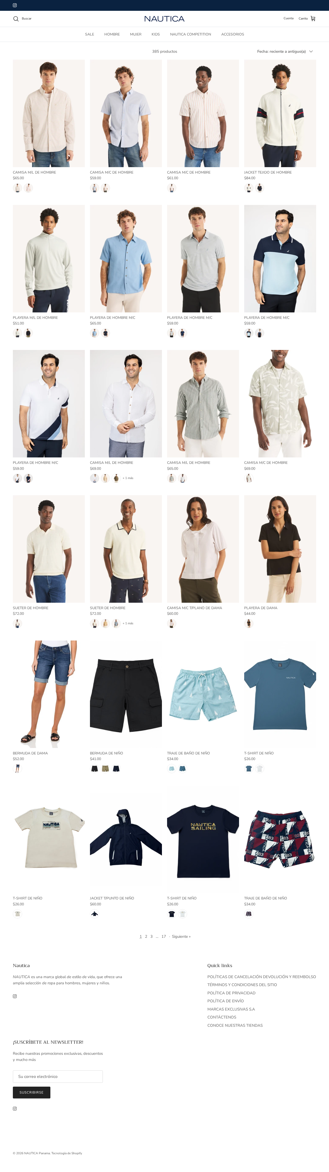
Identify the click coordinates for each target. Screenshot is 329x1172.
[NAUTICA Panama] (165, 19)
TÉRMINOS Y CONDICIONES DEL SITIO (242, 984)
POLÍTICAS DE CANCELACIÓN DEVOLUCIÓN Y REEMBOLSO (261, 976)
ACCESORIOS (232, 34)
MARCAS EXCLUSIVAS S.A (231, 1009)
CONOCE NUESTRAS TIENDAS (235, 1025)
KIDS (156, 34)
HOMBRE (112, 34)
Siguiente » (181, 936)
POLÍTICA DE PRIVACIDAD (231, 993)
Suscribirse (32, 1092)
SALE (89, 34)
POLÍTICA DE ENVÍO (225, 1001)
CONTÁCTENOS (221, 1017)
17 (163, 936)
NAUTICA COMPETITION (190, 34)
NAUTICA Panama (37, 1153)
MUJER (135, 34)
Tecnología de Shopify (66, 1153)
